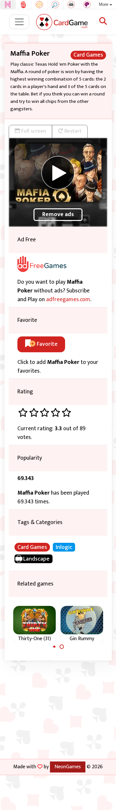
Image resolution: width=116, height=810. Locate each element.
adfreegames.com (68, 299)
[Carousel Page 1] (54, 646)
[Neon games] (7, 4)
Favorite (46, 344)
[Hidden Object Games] (55, 4)
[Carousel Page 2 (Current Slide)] (62, 646)
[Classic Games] (71, 4)
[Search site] (103, 22)
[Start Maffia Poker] (58, 173)
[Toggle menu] (19, 22)
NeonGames (67, 766)
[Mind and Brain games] (87, 4)
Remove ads (58, 214)
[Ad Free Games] (23, 4)
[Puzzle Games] (39, 4)
